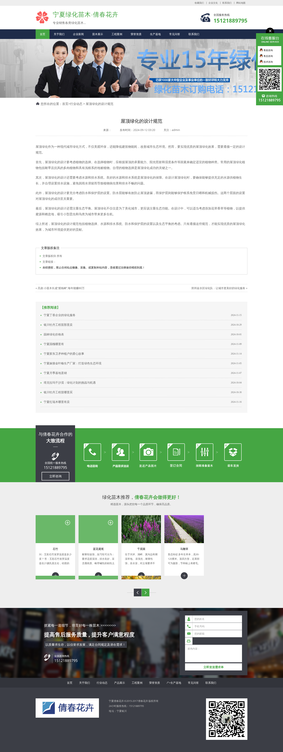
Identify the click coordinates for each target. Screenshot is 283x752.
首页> (66, 104)
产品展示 (119, 682)
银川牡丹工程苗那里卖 (58, 324)
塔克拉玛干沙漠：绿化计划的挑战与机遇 (70, 382)
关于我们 (59, 34)
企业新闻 (78, 34)
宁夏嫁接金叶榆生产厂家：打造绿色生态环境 (72, 363)
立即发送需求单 (213, 667)
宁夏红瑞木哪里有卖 (57, 401)
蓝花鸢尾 (98, 549)
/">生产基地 (174, 682)
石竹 (55, 549)
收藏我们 (199, 3)
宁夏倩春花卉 (42, 17)
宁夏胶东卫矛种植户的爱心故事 (64, 353)
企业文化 (213, 3)
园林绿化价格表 (54, 334)
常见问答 (174, 34)
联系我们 (227, 3)
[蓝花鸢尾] (98, 529)
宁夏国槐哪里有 (54, 344)
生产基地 (155, 34)
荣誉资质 (136, 34)
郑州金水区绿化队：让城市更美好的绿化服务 (218, 288)
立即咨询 (55, 476)
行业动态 (76, 104)
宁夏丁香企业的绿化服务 (59, 315)
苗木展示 (97, 34)
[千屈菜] (141, 529)
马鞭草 (184, 549)
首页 (42, 34)
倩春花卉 (143, 701)
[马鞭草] (184, 529)
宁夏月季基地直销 (55, 373)
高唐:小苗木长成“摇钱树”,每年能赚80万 (61, 288)
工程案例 (116, 34)
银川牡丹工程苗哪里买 (58, 392)
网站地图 (240, 3)
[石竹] (55, 529)
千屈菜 (141, 549)
